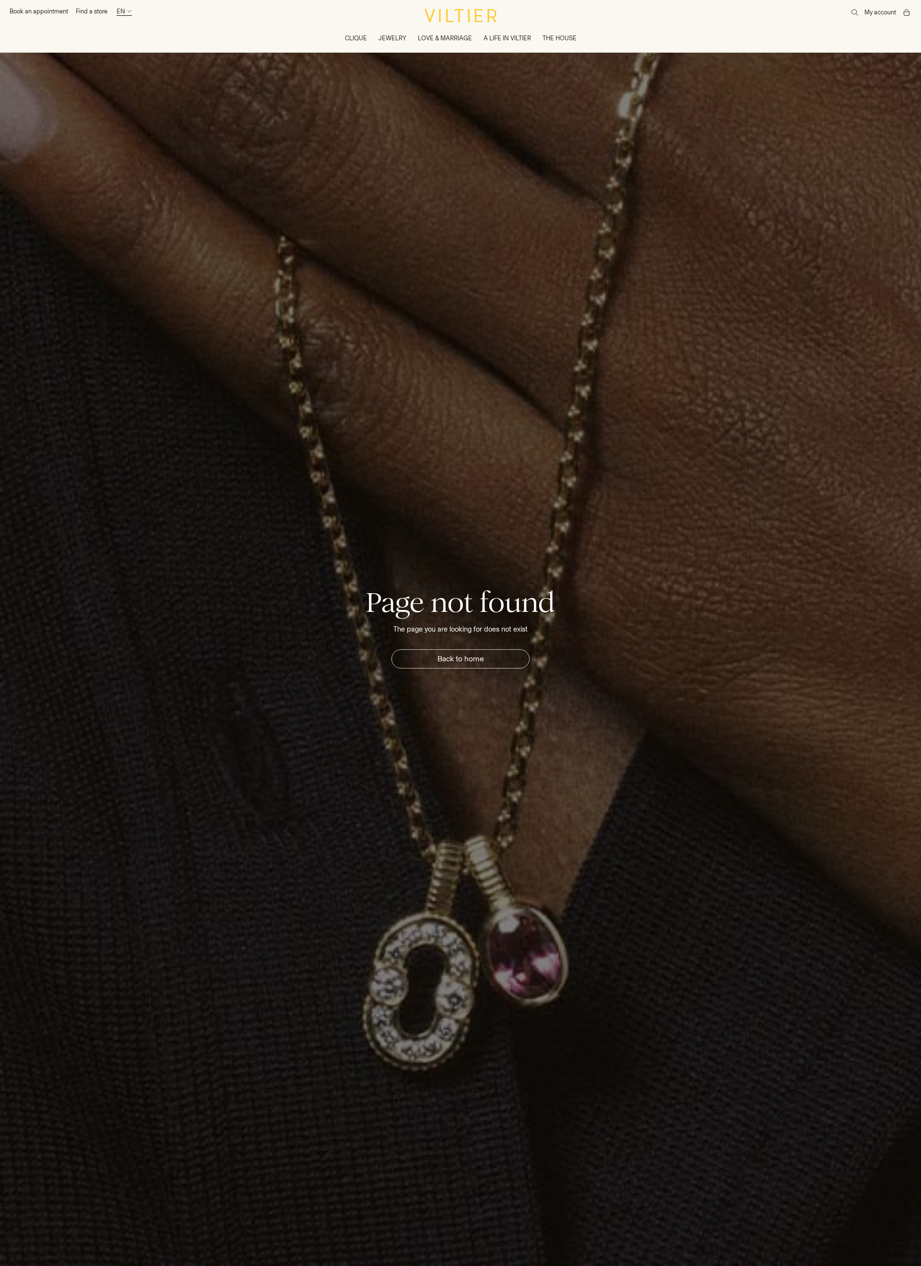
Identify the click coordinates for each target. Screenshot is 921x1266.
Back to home (460, 658)
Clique (356, 38)
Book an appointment (39, 11)
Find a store (91, 11)
